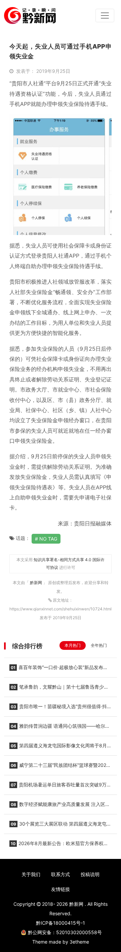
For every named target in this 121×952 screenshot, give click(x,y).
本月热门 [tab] (73, 645)
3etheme (79, 942)
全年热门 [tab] (99, 645)
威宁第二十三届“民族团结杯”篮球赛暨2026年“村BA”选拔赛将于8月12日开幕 (59, 767)
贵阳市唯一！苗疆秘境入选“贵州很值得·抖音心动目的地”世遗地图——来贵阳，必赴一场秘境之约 (60, 708)
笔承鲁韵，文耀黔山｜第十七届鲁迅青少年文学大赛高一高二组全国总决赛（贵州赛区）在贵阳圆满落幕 (59, 689)
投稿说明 (90, 874)
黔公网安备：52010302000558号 (65, 932)
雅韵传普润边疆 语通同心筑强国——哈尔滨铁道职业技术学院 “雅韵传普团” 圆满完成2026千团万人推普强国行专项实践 (60, 728)
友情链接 (60, 889)
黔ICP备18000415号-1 (60, 923)
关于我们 (31, 874)
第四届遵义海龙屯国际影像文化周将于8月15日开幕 (58, 748)
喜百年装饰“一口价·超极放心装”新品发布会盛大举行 (58, 669)
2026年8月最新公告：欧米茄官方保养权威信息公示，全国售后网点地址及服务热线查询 (58, 845)
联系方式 (60, 874)
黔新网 (36, 582)
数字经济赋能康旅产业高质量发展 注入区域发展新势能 (59, 806)
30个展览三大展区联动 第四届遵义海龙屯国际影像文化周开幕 (60, 826)
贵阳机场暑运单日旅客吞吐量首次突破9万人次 (60, 787)
